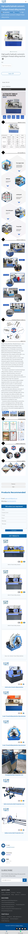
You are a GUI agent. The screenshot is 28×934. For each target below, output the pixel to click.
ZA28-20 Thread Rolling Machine (14, 625)
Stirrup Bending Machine (6, 910)
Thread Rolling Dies (20, 904)
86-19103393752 (11, 501)
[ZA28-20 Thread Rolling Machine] (14, 611)
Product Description (6, 89)
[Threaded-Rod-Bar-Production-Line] (14, 761)
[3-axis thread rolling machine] (14, 732)
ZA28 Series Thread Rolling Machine (9, 900)
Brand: (3, 86)
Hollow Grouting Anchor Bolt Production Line (11, 908)
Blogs (12, 894)
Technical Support (14, 918)
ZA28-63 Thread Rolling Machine (14, 564)
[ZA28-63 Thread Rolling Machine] (14, 550)
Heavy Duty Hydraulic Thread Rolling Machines (14, 655)
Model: (3, 82)
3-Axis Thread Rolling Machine (7, 904)
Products (13, 892)
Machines (8, 892)
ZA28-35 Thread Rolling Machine (14, 595)
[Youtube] (22, 929)
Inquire (10, 73)
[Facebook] (17, 929)
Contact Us (23, 894)
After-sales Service (17, 916)
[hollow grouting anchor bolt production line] (14, 819)
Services (18, 892)
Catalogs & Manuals (5, 894)
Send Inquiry (14, 530)
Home (2, 892)
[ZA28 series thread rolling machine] (14, 673)
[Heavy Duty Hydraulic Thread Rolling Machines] (14, 642)
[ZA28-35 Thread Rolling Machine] (14, 581)
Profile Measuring (5, 920)
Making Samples (5, 918)
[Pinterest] (25, 929)
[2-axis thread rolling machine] (14, 702)
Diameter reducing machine (7, 906)
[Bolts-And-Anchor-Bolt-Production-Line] (14, 790)
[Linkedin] (20, 929)
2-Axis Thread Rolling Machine (7, 902)
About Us (17, 894)
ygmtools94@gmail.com (11, 498)
